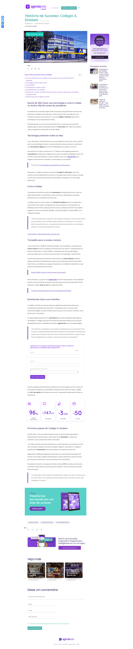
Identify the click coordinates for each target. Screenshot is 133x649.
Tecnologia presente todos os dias (36, 83)
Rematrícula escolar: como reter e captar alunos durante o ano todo (35, 571)
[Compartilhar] (2, 26)
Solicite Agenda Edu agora (70, 548)
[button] (79, 75)
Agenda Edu (29, 24)
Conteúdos (54, 8)
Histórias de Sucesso (42, 24)
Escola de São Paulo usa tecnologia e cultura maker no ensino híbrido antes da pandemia (50, 79)
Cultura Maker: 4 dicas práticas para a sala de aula (43, 234)
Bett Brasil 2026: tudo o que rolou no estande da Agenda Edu (73, 572)
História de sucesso (47, 522)
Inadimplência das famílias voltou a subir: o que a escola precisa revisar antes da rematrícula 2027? (104, 75)
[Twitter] (2, 20)
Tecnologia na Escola (62, 522)
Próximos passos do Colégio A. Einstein (38, 97)
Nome (32, 361)
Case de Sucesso (33, 522)
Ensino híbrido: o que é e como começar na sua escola (48, 272)
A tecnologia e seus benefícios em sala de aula (55, 165)
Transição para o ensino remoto (35, 87)
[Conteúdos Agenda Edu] (36, 7)
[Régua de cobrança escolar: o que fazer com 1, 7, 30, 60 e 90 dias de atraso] (94, 101)
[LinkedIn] (2, 23)
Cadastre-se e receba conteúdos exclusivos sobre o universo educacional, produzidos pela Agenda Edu (52, 93)
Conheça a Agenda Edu (69, 8)
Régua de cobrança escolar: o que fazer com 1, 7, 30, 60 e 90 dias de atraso (104, 104)
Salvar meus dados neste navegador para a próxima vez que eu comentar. (49, 624)
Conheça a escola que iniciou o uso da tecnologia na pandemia (51, 291)
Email (32, 353)
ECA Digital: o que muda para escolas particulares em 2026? (54, 571)
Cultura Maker (30, 85)
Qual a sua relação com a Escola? (39, 369)
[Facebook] (2, 17)
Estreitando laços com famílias (35, 90)
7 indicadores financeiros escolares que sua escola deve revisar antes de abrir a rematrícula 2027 (103, 90)
